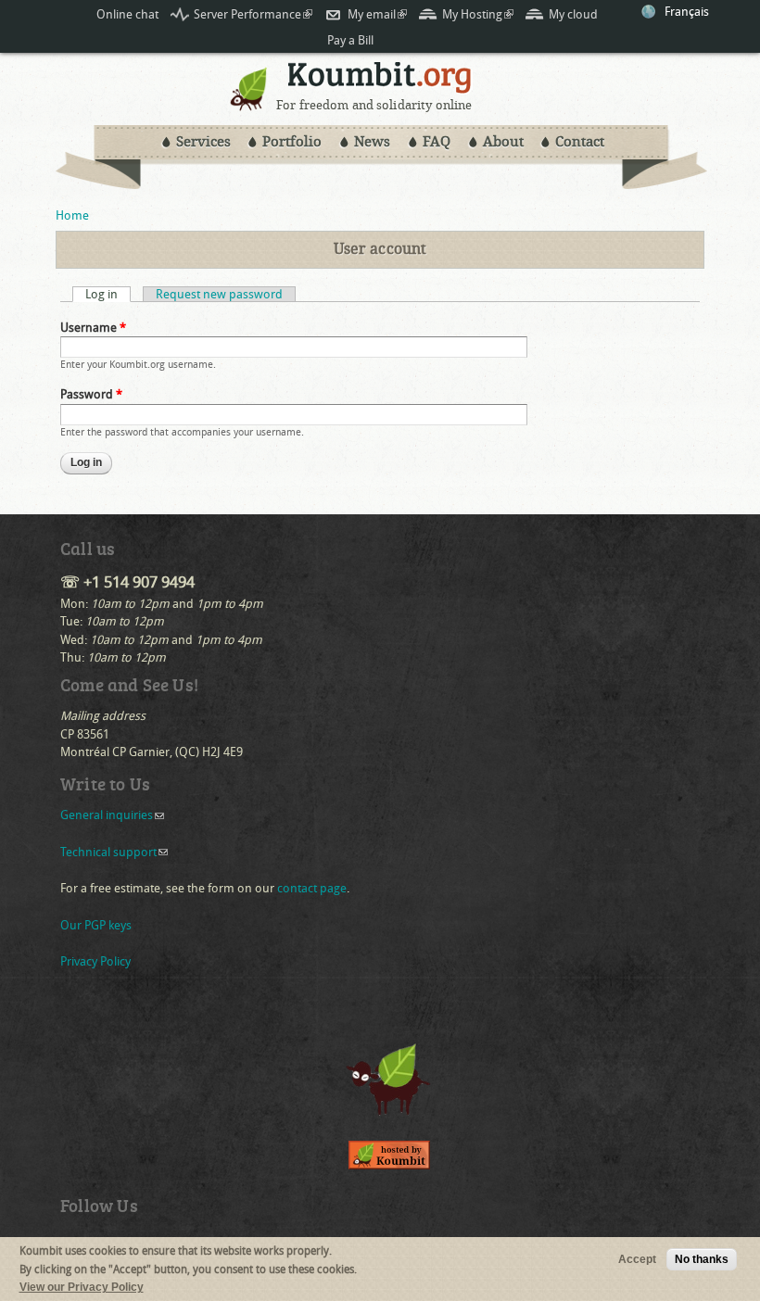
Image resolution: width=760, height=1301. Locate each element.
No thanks (701, 1259)
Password (91, 394)
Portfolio (292, 141)
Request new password (219, 294)
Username (93, 328)
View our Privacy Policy (81, 1287)
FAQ (436, 141)
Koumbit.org (380, 80)
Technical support (114, 852)
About (503, 141)
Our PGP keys (96, 925)
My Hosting (477, 14)
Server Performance (253, 14)
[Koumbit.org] (249, 106)
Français (687, 12)
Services (203, 141)
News (372, 141)
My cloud (573, 14)
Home (72, 215)
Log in (108, 294)
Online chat (127, 14)
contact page (312, 888)
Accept (637, 1259)
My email (377, 14)
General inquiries (112, 815)
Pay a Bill (350, 40)
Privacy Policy (95, 961)
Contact (579, 141)
